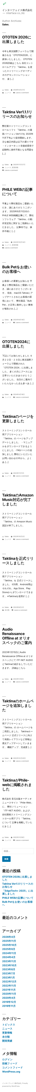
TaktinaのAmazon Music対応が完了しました (18, 499)
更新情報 (15, 167)
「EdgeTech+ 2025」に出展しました (17, 892)
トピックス (8, 1024)
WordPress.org (11, 1071)
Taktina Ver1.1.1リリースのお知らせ (17, 114)
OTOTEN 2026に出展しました (16, 39)
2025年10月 (9, 944)
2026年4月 (8, 936)
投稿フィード (10, 1063)
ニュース (8, 93)
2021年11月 (9, 989)
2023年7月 (8, 973)
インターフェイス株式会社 (17, 10)
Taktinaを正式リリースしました (18, 560)
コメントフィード (12, 1067)
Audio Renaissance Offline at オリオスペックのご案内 (17, 636)
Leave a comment (22, 93)
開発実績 (7, 1040)
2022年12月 (9, 981)
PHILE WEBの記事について (17, 191)
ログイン (7, 1059)
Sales (7, 90)
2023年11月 (9, 961)
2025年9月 (8, 949)
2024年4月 (9, 957)
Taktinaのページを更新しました (18, 418)
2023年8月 (8, 969)
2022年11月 (9, 985)
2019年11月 (9, 1005)
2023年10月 (9, 965)
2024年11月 (9, 953)
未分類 (7, 610)
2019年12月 (9, 1001)
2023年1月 (8, 977)
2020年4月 (9, 997)
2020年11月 (9, 993)
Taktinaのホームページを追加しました (18, 705)
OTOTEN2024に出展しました (16, 343)
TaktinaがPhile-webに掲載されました (17, 784)
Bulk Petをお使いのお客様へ (16, 269)
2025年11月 (9, 940)
